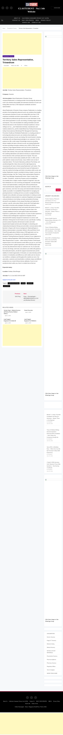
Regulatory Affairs (51, 666)
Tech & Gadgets (51, 669)
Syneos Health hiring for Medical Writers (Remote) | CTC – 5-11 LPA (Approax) (53, 220)
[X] (11, 7)
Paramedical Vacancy (8, 56)
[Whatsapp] (35, 697)
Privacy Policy (46, 20)
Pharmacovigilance (51, 659)
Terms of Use (36, 22)
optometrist (30, 283)
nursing (23, 283)
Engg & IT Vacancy (51, 640)
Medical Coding (50, 644)
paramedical (6, 286)
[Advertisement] (22, 44)
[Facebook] (2, 7)
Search (48, 186)
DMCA (37, 20)
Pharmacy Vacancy (51, 663)
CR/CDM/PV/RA (51, 633)
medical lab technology (14, 283)
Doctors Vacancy (51, 637)
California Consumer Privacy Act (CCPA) (35, 18)
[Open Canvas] (2, 20)
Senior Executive (28, 310)
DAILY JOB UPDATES (28, 20)
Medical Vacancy (51, 647)
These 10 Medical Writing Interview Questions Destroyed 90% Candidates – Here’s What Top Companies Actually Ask (53, 433)
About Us (17, 18)
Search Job (26, 22)
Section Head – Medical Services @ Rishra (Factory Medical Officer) (12, 312)
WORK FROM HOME (52, 673)
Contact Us (16, 20)
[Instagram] (7, 7)
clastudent (6, 65)
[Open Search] (61, 20)
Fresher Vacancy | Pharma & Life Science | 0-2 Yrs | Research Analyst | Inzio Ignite (52, 200)
